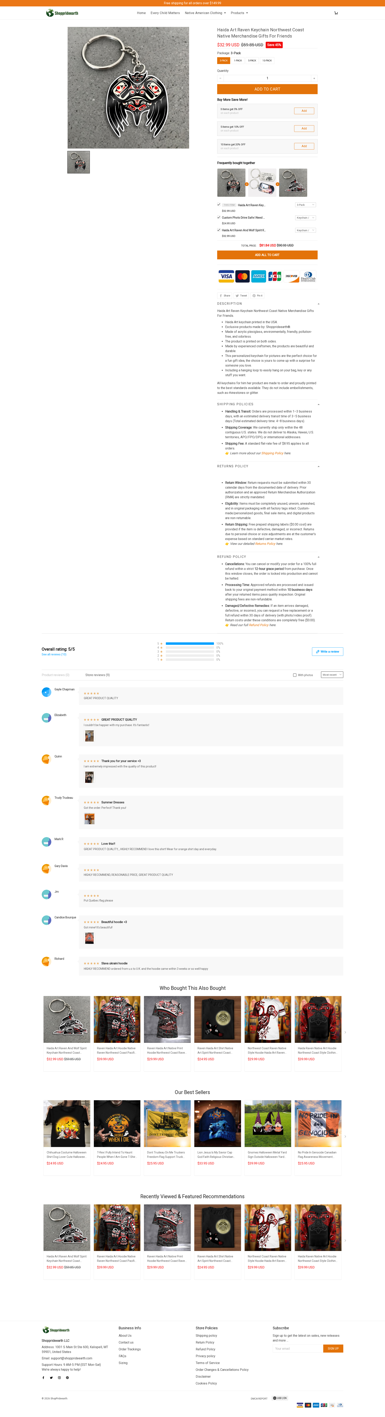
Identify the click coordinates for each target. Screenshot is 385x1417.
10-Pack (267, 60)
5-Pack (252, 60)
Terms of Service (208, 1363)
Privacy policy (205, 1356)
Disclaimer (203, 1376)
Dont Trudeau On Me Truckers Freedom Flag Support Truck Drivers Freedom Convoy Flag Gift (166, 1155)
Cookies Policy (206, 1383)
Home (141, 13)
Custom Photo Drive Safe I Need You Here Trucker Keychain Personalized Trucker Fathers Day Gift (244, 217)
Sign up (333, 1348)
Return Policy (205, 1342)
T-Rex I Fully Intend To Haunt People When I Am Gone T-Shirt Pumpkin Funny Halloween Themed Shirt (116, 1155)
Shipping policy (206, 1336)
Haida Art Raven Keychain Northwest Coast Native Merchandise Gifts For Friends (252, 205)
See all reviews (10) (54, 654)
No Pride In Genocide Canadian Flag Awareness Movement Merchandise (317, 1155)
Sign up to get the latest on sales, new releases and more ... (306, 1338)
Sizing (123, 1363)
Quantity (223, 71)
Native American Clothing (203, 13)
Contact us (126, 1342)
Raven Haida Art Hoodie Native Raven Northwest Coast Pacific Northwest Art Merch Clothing (116, 1051)
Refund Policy (258, 625)
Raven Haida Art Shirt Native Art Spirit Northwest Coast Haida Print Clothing (215, 1051)
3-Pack (236, 53)
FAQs (122, 1356)
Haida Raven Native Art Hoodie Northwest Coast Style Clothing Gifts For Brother (317, 1051)
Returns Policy (265, 544)
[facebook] (44, 1378)
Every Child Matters (165, 13)
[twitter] (52, 1378)
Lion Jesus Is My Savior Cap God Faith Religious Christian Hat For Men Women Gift (215, 1155)
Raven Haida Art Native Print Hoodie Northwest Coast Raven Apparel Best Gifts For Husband (167, 1051)
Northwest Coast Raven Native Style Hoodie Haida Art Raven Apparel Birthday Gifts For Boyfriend (267, 1051)
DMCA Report (259, 1398)
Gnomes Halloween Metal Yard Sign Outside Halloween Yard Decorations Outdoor (267, 1155)
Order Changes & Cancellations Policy (222, 1370)
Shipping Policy (272, 453)
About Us (125, 1336)
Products (237, 13)
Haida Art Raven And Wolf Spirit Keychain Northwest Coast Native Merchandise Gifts (244, 230)
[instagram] (60, 1378)
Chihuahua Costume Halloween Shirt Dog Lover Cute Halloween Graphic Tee (66, 1155)
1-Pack (238, 60)
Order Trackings (130, 1349)
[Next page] (345, 1033)
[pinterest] (68, 1378)
